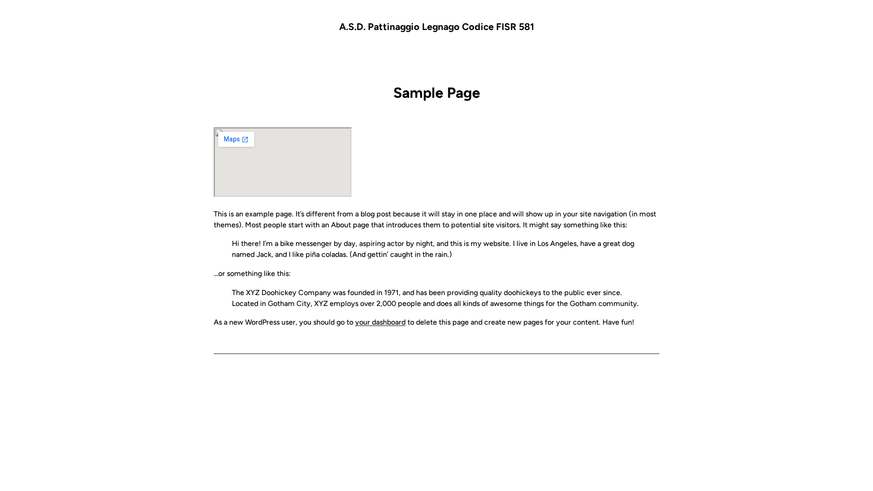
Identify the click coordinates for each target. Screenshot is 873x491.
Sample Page (436, 92)
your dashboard (380, 322)
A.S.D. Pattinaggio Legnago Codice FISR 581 (436, 26)
